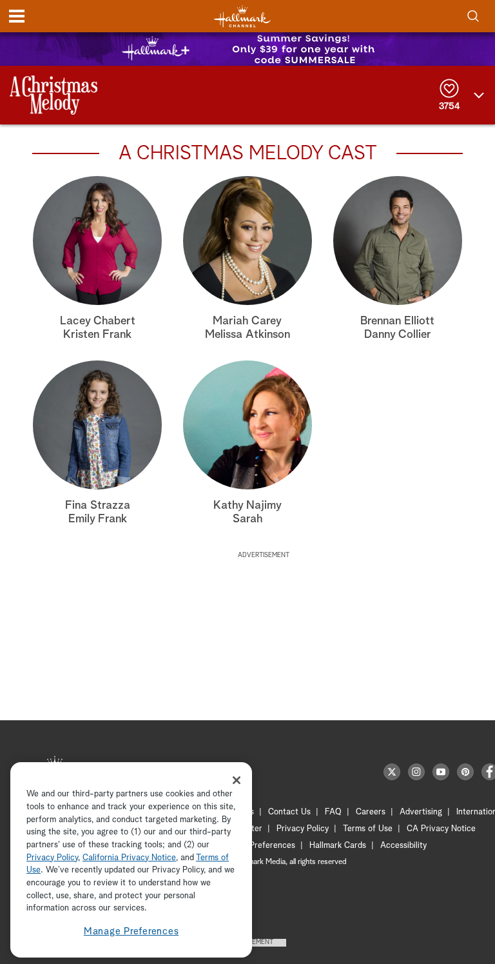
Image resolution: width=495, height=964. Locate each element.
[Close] (236, 780)
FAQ (333, 812)
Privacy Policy (303, 829)
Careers (370, 812)
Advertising (421, 812)
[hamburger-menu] (16, 16)
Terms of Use (368, 829)
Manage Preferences (131, 931)
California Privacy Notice (129, 858)
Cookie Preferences (258, 845)
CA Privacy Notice (441, 829)
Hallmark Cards (337, 845)
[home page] (242, 16)
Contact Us (289, 812)
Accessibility (403, 845)
